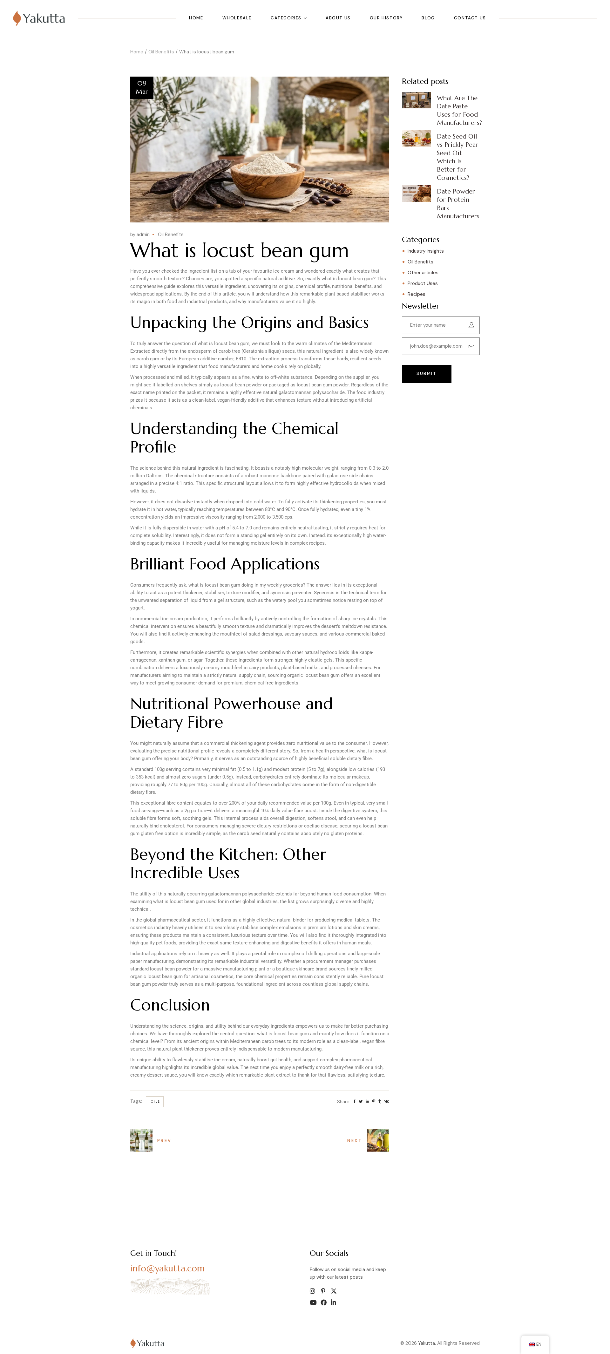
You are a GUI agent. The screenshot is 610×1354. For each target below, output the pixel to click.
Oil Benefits (161, 52)
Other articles (423, 272)
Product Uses (423, 283)
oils (155, 1101)
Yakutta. (427, 1343)
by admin (140, 234)
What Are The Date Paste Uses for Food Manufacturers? (459, 110)
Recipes (416, 294)
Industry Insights (426, 251)
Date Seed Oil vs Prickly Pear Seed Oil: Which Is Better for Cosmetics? (457, 157)
